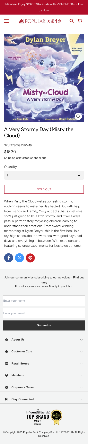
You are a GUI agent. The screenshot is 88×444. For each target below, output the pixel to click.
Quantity (10, 167)
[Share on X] (19, 257)
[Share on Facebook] (8, 257)
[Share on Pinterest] (30, 257)
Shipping (9, 158)
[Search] (72, 21)
